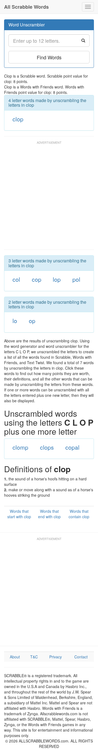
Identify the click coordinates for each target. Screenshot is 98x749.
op (32, 321)
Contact (81, 656)
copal (72, 447)
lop (57, 279)
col (16, 279)
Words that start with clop (19, 513)
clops (47, 447)
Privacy (55, 656)
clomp (20, 447)
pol (76, 279)
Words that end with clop (49, 513)
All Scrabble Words (26, 6)
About (15, 656)
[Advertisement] (49, 198)
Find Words (49, 57)
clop (18, 119)
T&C (34, 656)
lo (15, 321)
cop (36, 279)
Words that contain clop (79, 513)
